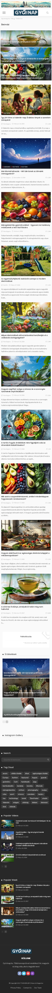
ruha (4, 794)
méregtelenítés (9, 790)
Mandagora (7, 124)
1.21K (49, 285)
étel (4, 806)
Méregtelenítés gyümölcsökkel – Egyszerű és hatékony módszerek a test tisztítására (25, 226)
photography (33, 790)
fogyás (34, 777)
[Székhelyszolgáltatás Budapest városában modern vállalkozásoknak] (7, 847)
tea (4, 798)
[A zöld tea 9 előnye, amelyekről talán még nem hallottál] (26, 46)
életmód (44, 802)
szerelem (30, 794)
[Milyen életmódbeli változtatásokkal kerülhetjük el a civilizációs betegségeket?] (26, 317)
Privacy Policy (16, 988)
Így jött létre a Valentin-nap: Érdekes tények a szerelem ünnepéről (25, 118)
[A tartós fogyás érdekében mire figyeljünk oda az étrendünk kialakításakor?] (26, 425)
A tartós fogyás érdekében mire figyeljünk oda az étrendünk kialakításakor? (23, 444)
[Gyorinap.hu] (26, 12)
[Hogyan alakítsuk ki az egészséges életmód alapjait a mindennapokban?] (26, 535)
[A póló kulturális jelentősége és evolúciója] (26, 707)
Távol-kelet (34, 798)
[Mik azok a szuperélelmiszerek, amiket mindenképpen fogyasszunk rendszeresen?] (26, 80)
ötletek (12, 806)
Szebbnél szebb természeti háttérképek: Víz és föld (33, 822)
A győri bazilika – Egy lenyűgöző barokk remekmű (30, 833)
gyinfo (5, 285)
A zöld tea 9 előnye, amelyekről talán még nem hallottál (24, 43)
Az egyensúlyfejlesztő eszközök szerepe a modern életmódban (23, 280)
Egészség (6, 39)
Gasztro (23, 39)
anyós (5, 773)
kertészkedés (8, 786)
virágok (16, 802)
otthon (21, 790)
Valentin (6, 802)
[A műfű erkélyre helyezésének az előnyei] (7, 858)
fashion (15, 777)
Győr (16, 782)
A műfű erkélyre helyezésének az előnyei (31, 855)
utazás (44, 798)
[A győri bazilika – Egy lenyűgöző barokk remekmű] (7, 835)
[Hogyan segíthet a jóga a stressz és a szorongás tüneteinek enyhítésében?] (26, 63)
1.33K (49, 503)
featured (24, 777)
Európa (5, 777)
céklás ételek (16, 773)
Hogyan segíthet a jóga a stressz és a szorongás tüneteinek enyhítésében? (25, 59)
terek (24, 798)
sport (12, 794)
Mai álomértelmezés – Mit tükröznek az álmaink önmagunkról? (22, 172)
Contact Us (27, 988)
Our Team (38, 988)
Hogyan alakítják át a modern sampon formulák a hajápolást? (24, 693)
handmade (25, 782)
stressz (21, 794)
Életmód (15, 39)
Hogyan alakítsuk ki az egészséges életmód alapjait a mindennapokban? (25, 554)
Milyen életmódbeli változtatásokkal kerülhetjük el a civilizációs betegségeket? (24, 336)
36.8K (49, 613)
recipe (44, 790)
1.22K (49, 124)
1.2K (49, 449)
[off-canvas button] (4, 12)
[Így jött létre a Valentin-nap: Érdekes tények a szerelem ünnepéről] (26, 100)
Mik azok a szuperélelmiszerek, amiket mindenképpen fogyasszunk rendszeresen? (22, 76)
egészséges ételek (40, 773)
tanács (40, 794)
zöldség (25, 802)
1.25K (49, 177)
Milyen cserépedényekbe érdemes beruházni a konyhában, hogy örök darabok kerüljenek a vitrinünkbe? (33, 910)
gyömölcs (6, 782)
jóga (34, 782)
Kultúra (24, 166)
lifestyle (39, 786)
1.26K (49, 231)
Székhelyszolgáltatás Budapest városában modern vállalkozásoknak (32, 844)
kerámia (20, 786)
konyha (30, 786)
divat (27, 773)
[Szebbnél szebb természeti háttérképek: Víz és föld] (7, 824)
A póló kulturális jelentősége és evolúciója (21, 715)
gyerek (43, 777)
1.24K (49, 341)
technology (13, 798)
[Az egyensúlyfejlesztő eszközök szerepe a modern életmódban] (26, 261)
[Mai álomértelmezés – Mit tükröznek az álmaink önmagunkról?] (26, 153)
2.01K (49, 395)
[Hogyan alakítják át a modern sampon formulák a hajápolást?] (26, 688)
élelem (34, 802)
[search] (47, 12)
